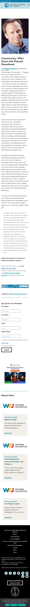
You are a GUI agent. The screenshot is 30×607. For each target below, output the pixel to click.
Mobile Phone (5, 331)
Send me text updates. (8, 345)
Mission (15, 534)
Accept (7, 604)
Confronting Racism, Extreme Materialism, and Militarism (14, 461)
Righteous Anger (11, 419)
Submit (6, 350)
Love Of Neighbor (15, 539)
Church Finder (4, 1)
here (16, 564)
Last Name (5, 315)
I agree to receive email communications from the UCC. (15, 340)
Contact (15, 547)
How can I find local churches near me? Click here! (15, 542)
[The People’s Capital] (15, 490)
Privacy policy (22, 604)
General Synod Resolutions (15, 545)
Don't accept (14, 604)
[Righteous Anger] (15, 406)
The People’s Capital (12, 503)
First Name (5, 306)
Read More (8, 433)
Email (3, 323)
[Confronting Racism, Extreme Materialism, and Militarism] (15, 446)
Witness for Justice (21, 294)
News (15, 550)
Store (15, 552)
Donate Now (15, 583)
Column (11, 294)
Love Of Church (15, 536)
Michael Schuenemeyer (10, 68)
